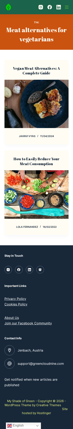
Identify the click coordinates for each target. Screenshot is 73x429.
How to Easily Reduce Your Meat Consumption (36, 161)
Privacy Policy (15, 299)
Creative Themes (48, 405)
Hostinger (44, 413)
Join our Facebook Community (28, 323)
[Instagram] (41, 7)
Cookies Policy (15, 304)
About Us (11, 318)
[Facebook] (49, 7)
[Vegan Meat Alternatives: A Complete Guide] (36, 104)
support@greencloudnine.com (41, 364)
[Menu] (67, 7)
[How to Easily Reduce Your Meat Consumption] (36, 194)
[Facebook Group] (40, 270)
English (18, 425)
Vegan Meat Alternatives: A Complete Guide (36, 70)
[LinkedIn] (58, 7)
